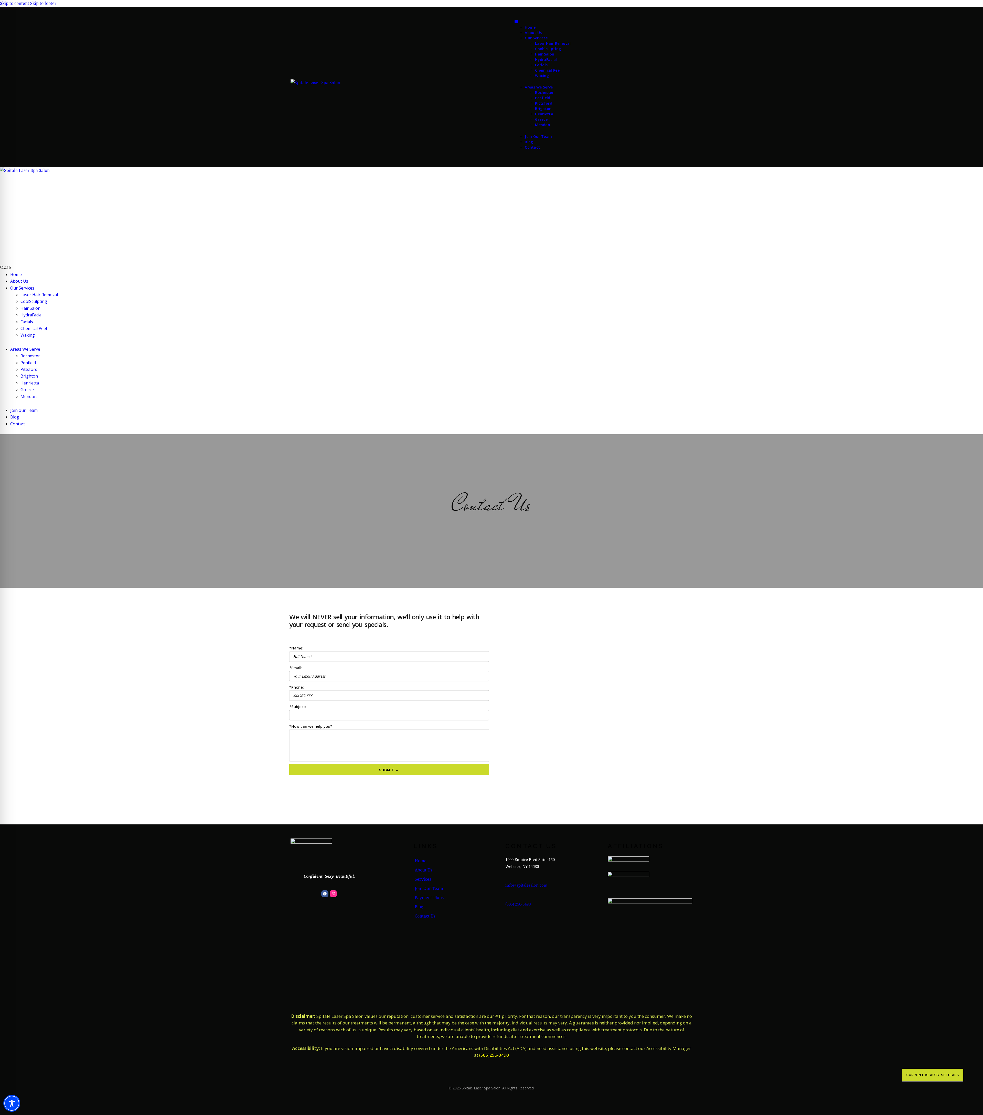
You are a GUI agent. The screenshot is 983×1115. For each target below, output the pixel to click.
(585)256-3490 (494, 1055)
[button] (543, 21)
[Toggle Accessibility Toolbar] (12, 1103)
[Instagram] (333, 893)
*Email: (295, 667)
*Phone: (296, 687)
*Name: (296, 647)
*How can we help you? (310, 726)
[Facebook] (324, 893)
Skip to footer (43, 3)
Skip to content (14, 3)
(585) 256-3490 (518, 904)
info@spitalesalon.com (526, 885)
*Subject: (297, 706)
